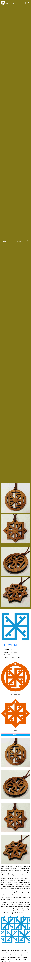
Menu (28, 3)
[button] (25, 3)
